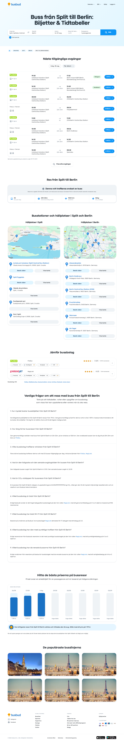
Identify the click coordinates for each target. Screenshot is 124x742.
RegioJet (31, 371)
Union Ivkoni (66, 381)
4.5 (20, 375)
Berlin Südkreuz (75, 276)
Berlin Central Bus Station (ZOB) (81, 289)
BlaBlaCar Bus (33, 381)
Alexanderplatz (75, 263)
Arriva (49, 381)
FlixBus (30, 361)
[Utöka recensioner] (112, 363)
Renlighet (42, 375)
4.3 (47, 375)
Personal (15, 375)
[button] (28, 32)
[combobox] (17, 32)
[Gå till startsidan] (14, 4)
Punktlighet (29, 375)
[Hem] (9, 51)
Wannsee (73, 315)
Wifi (54, 375)
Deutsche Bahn (42, 381)
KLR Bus (54, 381)
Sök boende (15, 37)
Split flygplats (18, 277)
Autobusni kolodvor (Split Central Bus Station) (31, 263)
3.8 (57, 375)
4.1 (34, 375)
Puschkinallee (74, 302)
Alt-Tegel (72, 328)
